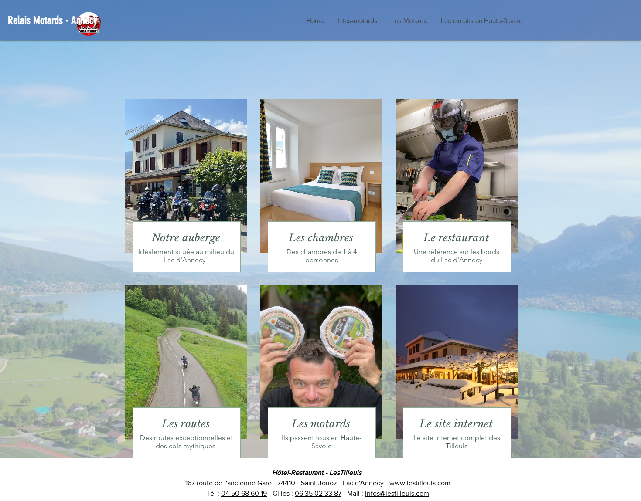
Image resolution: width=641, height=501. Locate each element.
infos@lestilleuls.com (397, 493)
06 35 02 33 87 (318, 493)
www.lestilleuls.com (419, 483)
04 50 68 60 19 (244, 493)
